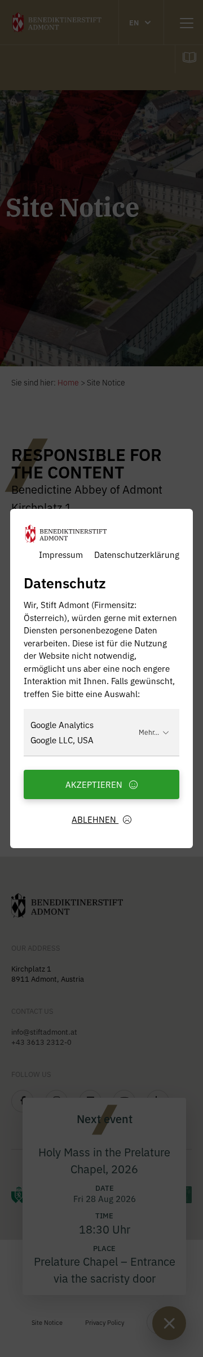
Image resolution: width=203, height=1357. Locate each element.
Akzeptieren (95, 784)
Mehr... (149, 732)
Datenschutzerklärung (136, 554)
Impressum (61, 554)
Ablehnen (95, 819)
